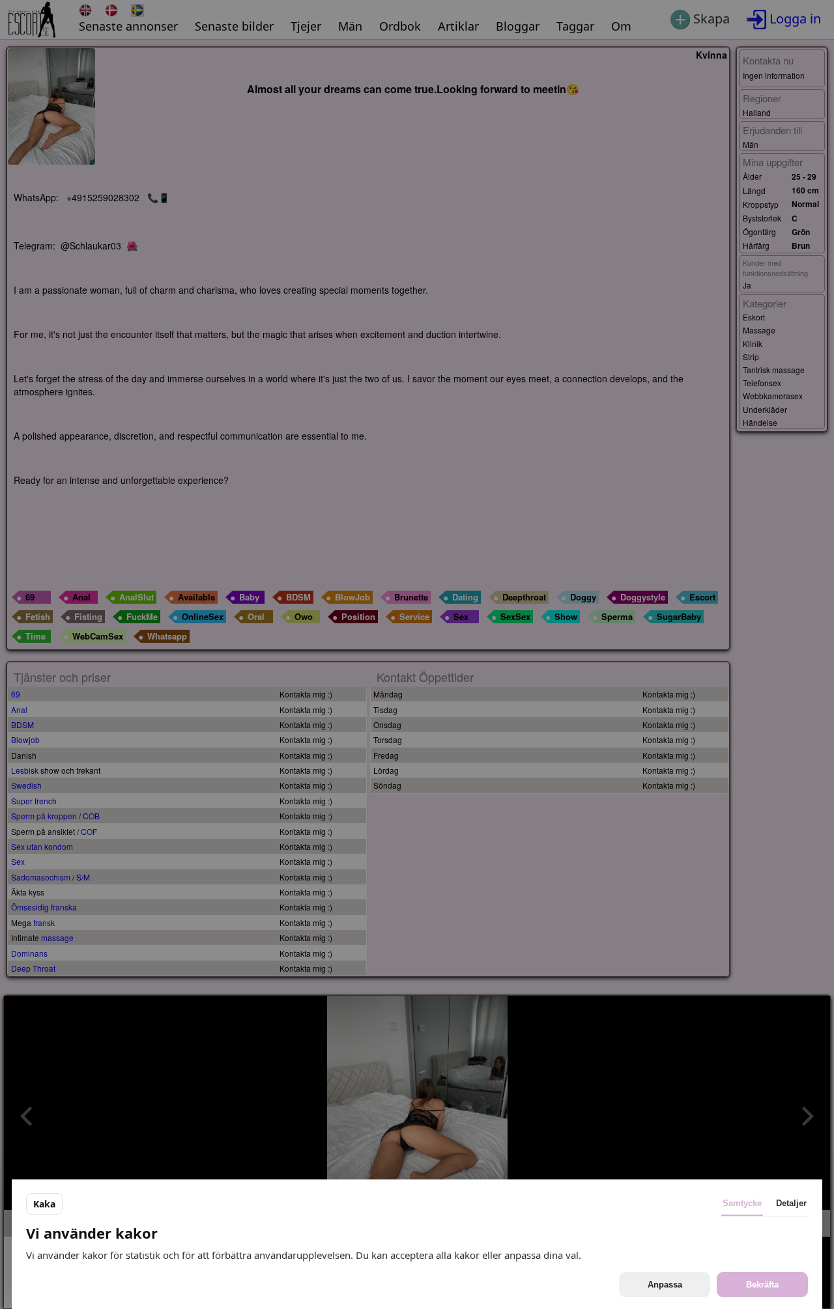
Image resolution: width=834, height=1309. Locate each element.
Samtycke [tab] (742, 1203)
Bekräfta (762, 1284)
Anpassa (665, 1284)
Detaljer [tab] (791, 1203)
